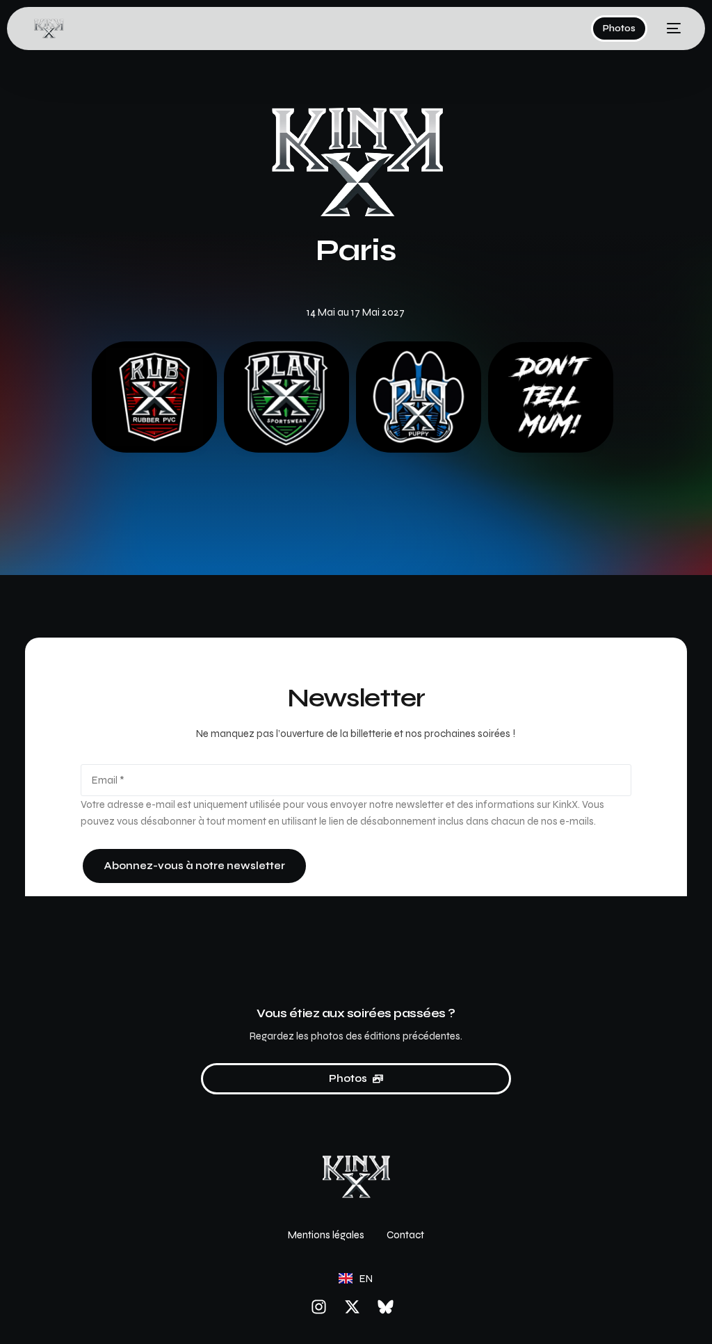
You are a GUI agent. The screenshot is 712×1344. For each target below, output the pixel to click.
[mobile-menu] (671, 28)
